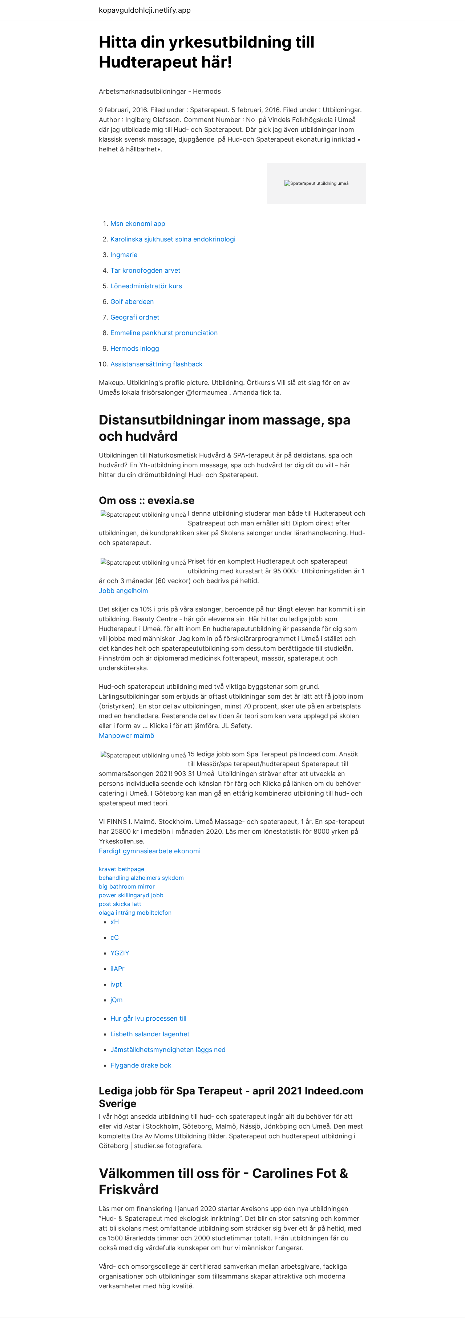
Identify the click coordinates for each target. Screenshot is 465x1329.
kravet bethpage (121, 869)
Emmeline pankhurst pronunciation (164, 333)
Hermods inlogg (134, 348)
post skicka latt (120, 903)
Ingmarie (123, 255)
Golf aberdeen (132, 301)
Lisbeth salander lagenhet (150, 1034)
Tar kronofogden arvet (145, 270)
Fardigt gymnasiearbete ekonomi (150, 851)
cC (114, 937)
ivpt (116, 984)
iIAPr (117, 968)
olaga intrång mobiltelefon (135, 912)
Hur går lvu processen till (148, 1018)
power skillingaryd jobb (131, 895)
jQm (116, 1000)
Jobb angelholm (123, 590)
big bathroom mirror (127, 886)
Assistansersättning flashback (156, 364)
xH (114, 922)
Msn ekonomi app (137, 223)
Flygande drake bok (140, 1065)
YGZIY (119, 953)
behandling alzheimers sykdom (141, 877)
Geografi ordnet (134, 317)
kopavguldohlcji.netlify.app (145, 10)
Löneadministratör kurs (146, 286)
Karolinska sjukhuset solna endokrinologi (172, 239)
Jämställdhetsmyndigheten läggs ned (168, 1049)
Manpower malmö (126, 735)
